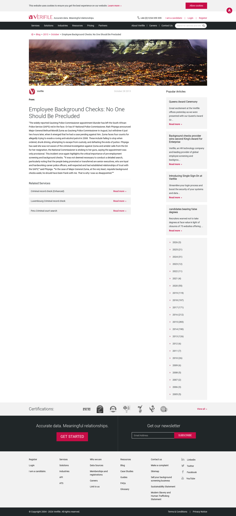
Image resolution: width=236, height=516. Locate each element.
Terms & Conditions (177, 511)
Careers (153, 25)
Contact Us (167, 25)
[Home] (32, 34)
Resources (77, 25)
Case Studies (126, 471)
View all (201, 409)
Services (35, 25)
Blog (38, 34)
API (61, 477)
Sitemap (155, 471)
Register (203, 18)
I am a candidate (174, 18)
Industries (63, 25)
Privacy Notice (200, 511)
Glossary (124, 489)
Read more (118, 191)
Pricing (90, 25)
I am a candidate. (37, 471)
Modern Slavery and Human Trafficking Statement (161, 496)
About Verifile (138, 25)
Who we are (95, 459)
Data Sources (96, 465)
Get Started (72, 436)
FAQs (123, 483)
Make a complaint (160, 465)
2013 (45, 34)
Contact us (156, 459)
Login (190, 18)
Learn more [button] (114, 5)
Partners (103, 25)
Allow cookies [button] (196, 5)
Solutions (48, 25)
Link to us (95, 486)
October (55, 34)
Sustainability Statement (163, 486)
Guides (123, 477)
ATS (61, 483)
